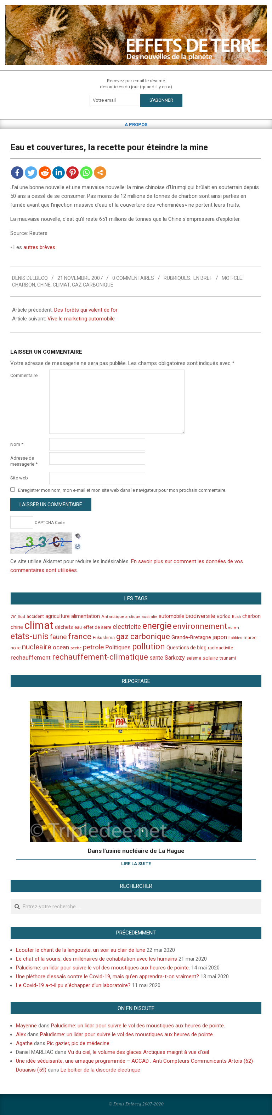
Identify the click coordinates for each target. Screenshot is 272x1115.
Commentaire (24, 375)
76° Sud (18, 616)
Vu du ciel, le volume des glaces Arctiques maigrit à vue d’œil (138, 1052)
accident (35, 616)
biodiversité (200, 616)
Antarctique (112, 616)
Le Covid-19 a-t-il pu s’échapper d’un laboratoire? (73, 985)
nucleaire (36, 647)
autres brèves (39, 247)
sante (156, 657)
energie (156, 625)
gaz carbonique (92, 285)
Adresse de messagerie (24, 461)
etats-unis (30, 636)
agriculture (57, 616)
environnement (200, 626)
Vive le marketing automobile (81, 318)
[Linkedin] (58, 172)
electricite (127, 626)
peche (75, 648)
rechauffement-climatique (100, 657)
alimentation (85, 616)
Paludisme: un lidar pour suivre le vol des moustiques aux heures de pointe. (103, 967)
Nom (16, 444)
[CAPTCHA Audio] (78, 536)
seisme (193, 658)
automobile (171, 616)
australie (149, 616)
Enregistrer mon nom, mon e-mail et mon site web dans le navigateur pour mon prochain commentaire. (122, 490)
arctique (132, 616)
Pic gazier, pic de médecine (78, 1043)
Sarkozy (175, 657)
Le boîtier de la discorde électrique (100, 1070)
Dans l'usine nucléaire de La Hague (136, 850)
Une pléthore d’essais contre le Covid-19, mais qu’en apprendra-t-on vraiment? (107, 976)
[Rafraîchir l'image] (78, 545)
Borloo (224, 616)
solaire (210, 658)
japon (219, 637)
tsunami (228, 658)
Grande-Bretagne (191, 637)
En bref (202, 278)
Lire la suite (136, 863)
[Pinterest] (72, 172)
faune (58, 637)
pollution (148, 646)
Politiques (118, 647)
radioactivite (220, 647)
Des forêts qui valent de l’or (86, 310)
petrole (93, 647)
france (79, 636)
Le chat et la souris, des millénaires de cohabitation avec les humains (96, 959)
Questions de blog (186, 647)
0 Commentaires (133, 278)
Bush (236, 616)
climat (61, 285)
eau (78, 627)
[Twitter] (31, 172)
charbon (23, 285)
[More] (100, 172)
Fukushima (104, 637)
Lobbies (235, 637)
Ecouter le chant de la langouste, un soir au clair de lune (80, 950)
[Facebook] (17, 172)
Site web (19, 477)
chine (44, 285)
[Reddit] (45, 172)
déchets (64, 627)
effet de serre (97, 627)
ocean (61, 647)
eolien (233, 627)
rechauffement (31, 657)
